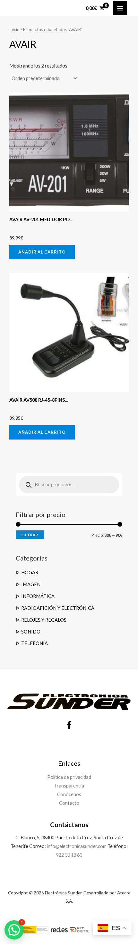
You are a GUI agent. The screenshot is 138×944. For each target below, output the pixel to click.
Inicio (14, 29)
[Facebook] (69, 725)
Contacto (69, 803)
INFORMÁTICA (38, 596)
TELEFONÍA (34, 643)
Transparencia (69, 785)
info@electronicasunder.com (76, 846)
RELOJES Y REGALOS (43, 620)
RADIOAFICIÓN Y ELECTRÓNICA (57, 608)
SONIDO (30, 631)
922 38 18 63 (69, 855)
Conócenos (69, 794)
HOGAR (29, 572)
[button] (14, 930)
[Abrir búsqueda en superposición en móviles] (69, 484)
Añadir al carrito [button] (42, 251)
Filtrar (30, 535)
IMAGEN (30, 584)
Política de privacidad (69, 777)
